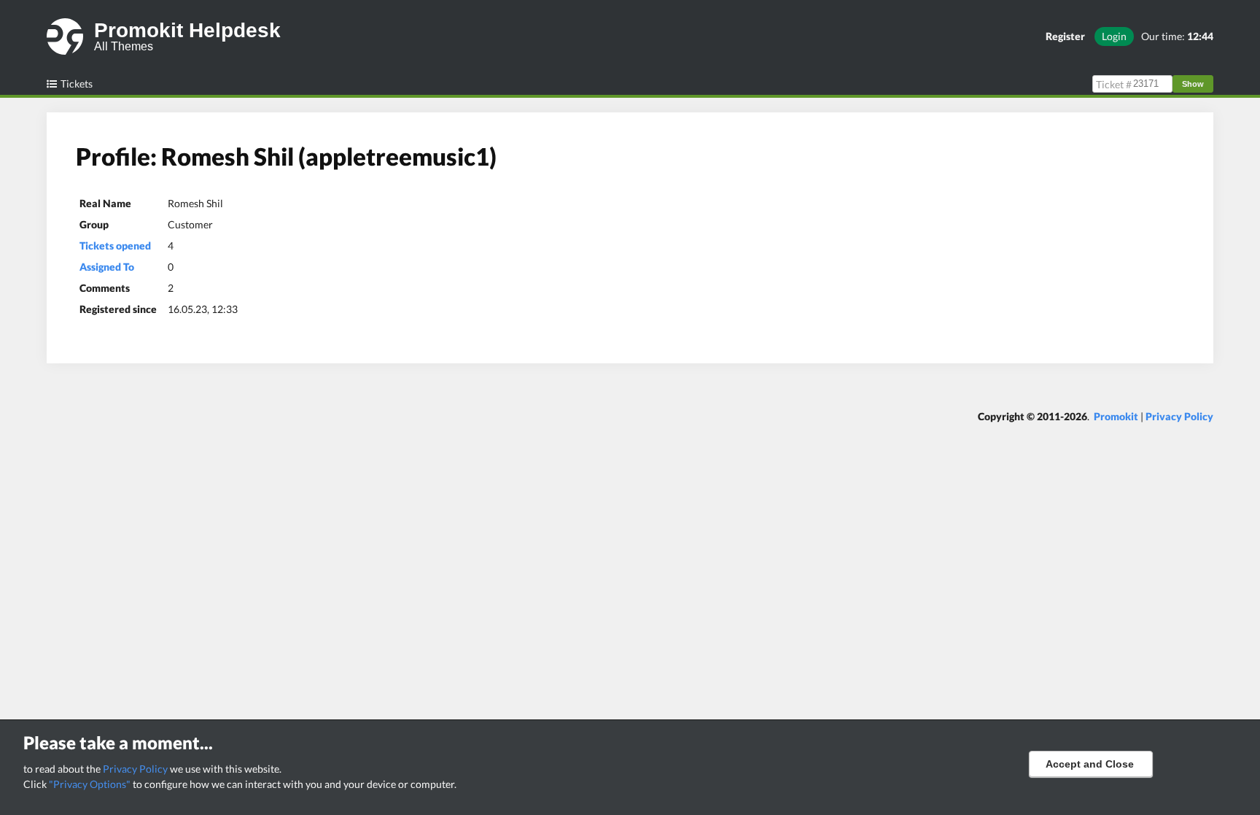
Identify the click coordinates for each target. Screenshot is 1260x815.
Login (1114, 36)
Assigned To (106, 266)
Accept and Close (1090, 764)
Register (1065, 36)
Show (1193, 84)
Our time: (1177, 36)
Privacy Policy (135, 768)
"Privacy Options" (90, 784)
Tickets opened (115, 245)
